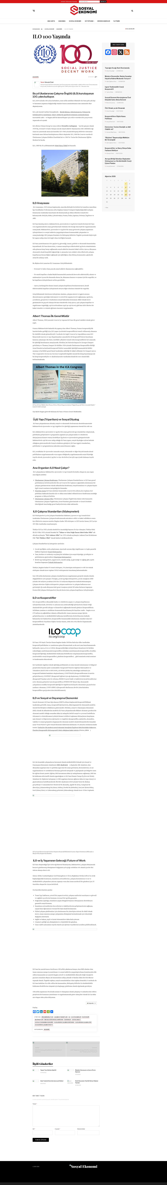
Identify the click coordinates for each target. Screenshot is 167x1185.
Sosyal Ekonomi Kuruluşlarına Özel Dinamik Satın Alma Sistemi (118, 99)
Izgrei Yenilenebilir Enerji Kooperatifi (114, 88)
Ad (34, 1129)
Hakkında (61, 21)
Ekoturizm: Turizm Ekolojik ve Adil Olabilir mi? (118, 128)
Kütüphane (89, 21)
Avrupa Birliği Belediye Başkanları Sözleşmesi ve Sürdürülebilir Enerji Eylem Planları (118, 161)
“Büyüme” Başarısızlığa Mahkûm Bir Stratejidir (117, 139)
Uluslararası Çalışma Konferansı (64, 1022)
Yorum (35, 1104)
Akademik (36, 76)
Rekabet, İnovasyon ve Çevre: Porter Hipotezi (85, 1071)
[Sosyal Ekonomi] (83, 10)
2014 (87, 730)
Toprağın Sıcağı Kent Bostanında (117, 68)
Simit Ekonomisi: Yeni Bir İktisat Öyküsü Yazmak (86, 1081)
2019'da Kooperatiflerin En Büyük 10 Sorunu (48, 1050)
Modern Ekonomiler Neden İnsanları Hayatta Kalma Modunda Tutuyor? (118, 77)
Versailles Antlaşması (69, 126)
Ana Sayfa (51, 21)
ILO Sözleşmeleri (76, 1017)
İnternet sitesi (81, 1129)
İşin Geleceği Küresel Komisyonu (53, 1019)
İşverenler (67, 1019)
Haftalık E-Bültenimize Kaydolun (69, 1)
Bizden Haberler (103, 21)
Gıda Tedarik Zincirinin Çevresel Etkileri (51, 1081)
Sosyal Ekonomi (75, 21)
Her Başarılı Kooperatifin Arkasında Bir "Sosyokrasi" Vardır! (83, 1050)
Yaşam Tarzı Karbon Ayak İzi (48, 1070)
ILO (69, 1017)
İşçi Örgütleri (39, 1019)
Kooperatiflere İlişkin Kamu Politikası (115, 117)
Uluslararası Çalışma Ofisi (83, 1022)
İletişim (117, 21)
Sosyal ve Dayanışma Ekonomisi (44, 1022)
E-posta (57, 1129)
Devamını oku (85, 86)
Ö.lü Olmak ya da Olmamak (115, 108)
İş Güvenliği (85, 1017)
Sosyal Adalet (76, 1019)
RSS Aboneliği (130, 28)
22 (126, 194)
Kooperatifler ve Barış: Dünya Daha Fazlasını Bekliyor (118, 149)
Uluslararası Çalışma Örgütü (44, 1024)
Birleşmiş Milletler (47, 1017)
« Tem (106, 207)
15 (126, 191)
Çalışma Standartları (61, 1017)
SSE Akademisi (62, 765)
